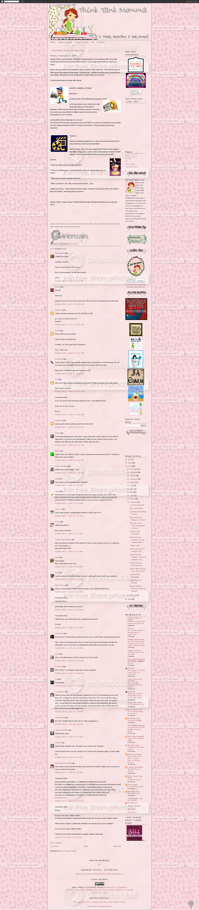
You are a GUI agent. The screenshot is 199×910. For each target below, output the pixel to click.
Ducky (57, 287)
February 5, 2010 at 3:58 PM (69, 567)
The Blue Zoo (132, 803)
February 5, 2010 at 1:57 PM (69, 516)
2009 (130, 599)
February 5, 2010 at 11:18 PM (69, 661)
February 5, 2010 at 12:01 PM (69, 445)
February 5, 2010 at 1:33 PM (69, 485)
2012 (130, 459)
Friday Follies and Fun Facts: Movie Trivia (67, 50)
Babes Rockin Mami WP (136, 659)
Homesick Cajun (133, 745)
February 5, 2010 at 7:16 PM (69, 592)
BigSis (57, 451)
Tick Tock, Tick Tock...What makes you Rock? (137, 525)
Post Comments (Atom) (68, 851)
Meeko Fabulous (61, 466)
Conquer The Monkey (63, 539)
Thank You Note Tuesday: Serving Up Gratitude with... (138, 557)
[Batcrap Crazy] (136, 319)
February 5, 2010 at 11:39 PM (69, 673)
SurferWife (59, 633)
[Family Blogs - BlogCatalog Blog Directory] (99, 902)
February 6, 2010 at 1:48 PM (69, 712)
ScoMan (58, 742)
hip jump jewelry (61, 798)
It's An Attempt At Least (136, 704)
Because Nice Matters (135, 703)
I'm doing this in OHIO (135, 786)
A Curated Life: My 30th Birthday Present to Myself (136, 729)
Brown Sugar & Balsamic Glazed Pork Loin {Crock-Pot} (136, 672)
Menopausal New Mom (63, 763)
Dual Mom (58, 359)
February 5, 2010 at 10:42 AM (69, 325)
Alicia (57, 491)
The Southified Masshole (136, 725)
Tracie (57, 522)
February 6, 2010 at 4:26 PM (69, 757)
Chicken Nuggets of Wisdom (134, 618)
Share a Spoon (130, 164)
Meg (56, 573)
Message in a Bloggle (135, 720)
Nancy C (58, 509)
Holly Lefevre (59, 585)
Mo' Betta (131, 668)
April (132, 495)
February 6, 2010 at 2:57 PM (69, 737)
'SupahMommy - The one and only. (135, 799)
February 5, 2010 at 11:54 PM (69, 686)
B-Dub (57, 433)
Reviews (101, 42)
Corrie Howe (59, 692)
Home (52, 42)
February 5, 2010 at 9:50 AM (69, 281)
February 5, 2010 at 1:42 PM (69, 503)
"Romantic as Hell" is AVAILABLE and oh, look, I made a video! (135, 696)
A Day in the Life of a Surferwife (135, 680)
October (133, 476)
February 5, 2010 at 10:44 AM (69, 353)
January (133, 595)
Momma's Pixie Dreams (136, 639)
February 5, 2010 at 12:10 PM (69, 460)
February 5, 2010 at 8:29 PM (69, 610)
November (134, 472)
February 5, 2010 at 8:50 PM (69, 628)
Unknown (58, 310)
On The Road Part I (134, 780)
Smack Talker (65, 42)
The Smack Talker (131, 167)
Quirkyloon (132, 809)
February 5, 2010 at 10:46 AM (69, 374)
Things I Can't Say (134, 650)
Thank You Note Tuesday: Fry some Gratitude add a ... (137, 539)
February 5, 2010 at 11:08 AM (69, 414)
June (56, 557)
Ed (56, 679)
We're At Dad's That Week (135, 777)
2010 (130, 466)
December (133, 469)
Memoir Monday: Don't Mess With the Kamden (138, 588)
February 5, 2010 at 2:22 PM (69, 534)
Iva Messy (58, 666)
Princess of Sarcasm (135, 754)
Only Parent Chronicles (136, 736)
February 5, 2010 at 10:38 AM (69, 304)
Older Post (117, 846)
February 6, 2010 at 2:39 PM (69, 724)
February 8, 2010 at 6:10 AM (69, 801)
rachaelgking (59, 717)
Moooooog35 (59, 253)
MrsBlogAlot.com (134, 718)
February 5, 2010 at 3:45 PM (69, 551)
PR (93, 42)
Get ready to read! (134, 793)
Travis (57, 330)
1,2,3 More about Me (137, 505)
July (131, 485)
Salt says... (131, 628)
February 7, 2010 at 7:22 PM (69, 772)
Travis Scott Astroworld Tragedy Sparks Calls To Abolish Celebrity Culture (136, 643)
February (133, 502)
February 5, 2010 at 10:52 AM (69, 391)
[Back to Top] (191, 904)
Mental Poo (132, 692)
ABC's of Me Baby (136, 508)
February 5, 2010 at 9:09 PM (69, 648)
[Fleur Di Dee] (136, 245)
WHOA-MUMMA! (134, 806)
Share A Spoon (82, 42)
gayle (57, 654)
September (134, 479)
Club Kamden (133, 785)
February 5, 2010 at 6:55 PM (69, 579)
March (132, 499)
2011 (130, 463)
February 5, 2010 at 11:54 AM (69, 427)
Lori (56, 379)
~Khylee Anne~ (135, 545)
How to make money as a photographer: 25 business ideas (136, 632)
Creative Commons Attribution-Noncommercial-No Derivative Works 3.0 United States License (99, 890)
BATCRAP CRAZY (135, 709)
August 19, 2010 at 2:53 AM (68, 837)
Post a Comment (56, 843)
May (131, 492)
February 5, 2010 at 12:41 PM (69, 473)
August (132, 482)
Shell (56, 479)
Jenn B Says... (132, 812)
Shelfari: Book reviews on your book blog (100, 874)
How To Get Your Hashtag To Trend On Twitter (135, 685)
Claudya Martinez (61, 730)
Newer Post (54, 846)
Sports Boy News (134, 791)
